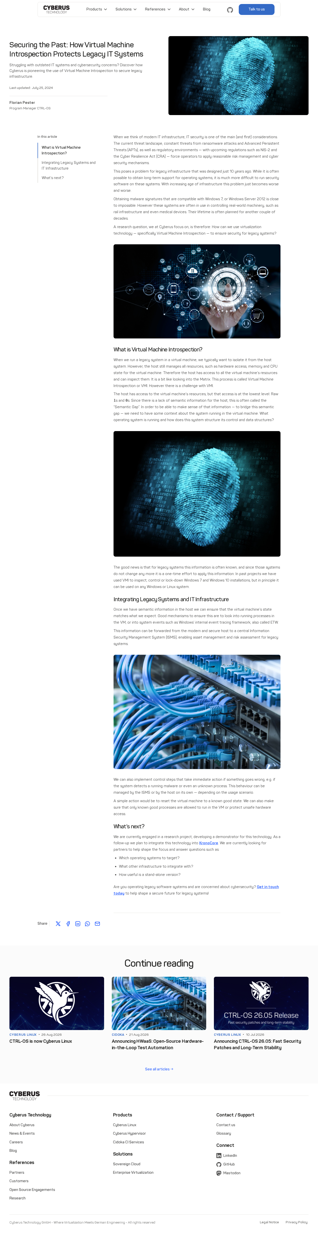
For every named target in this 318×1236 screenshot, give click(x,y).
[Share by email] (97, 924)
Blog (206, 9)
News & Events (22, 1133)
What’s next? (53, 178)
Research (17, 1198)
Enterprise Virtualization (133, 1172)
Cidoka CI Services (128, 1142)
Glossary (223, 1133)
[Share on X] (58, 924)
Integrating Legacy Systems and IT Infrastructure (69, 165)
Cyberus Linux (124, 1125)
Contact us (225, 1125)
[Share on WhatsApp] (87, 924)
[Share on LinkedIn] (78, 924)
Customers (19, 1181)
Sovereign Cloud (126, 1164)
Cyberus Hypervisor (129, 1133)
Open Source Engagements (32, 1189)
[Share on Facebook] (68, 924)
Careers (16, 1142)
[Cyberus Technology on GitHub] (230, 9)
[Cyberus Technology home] (56, 9)
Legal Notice (269, 1222)
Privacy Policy (297, 1222)
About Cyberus (22, 1125)
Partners (16, 1172)
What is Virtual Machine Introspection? (61, 150)
